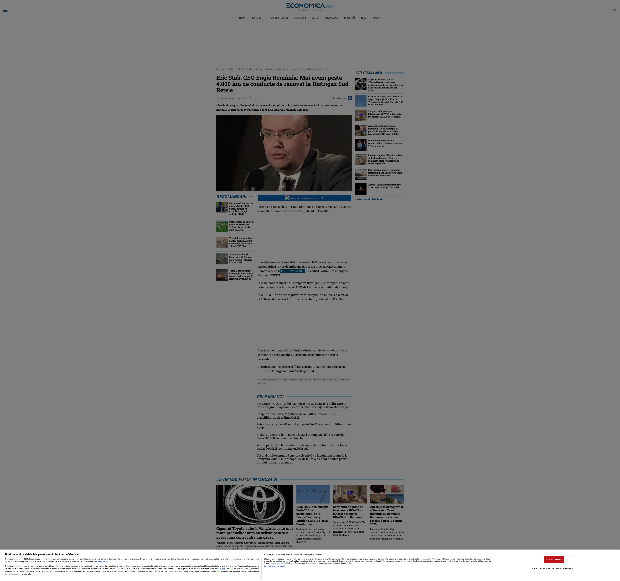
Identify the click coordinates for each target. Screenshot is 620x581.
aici (223, 569)
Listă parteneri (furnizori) (274, 566)
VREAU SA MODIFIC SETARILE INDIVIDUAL (553, 568)
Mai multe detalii (101, 561)
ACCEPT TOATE (554, 559)
